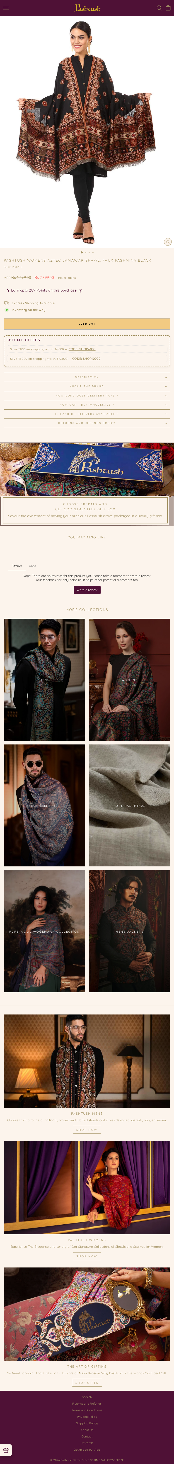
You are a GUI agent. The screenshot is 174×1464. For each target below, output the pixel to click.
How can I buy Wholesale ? (87, 404)
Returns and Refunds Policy (87, 423)
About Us (87, 1430)
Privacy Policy (87, 1416)
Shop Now (87, 1129)
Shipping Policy (87, 1423)
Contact (87, 1436)
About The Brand (87, 386)
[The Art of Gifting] (87, 1314)
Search (87, 1397)
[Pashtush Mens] (87, 1061)
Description (87, 377)
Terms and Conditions (87, 1410)
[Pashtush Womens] (87, 1188)
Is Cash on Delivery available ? (87, 414)
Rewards (87, 1443)
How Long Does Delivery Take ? (87, 395)
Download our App (87, 1449)
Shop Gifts (87, 1382)
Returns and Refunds (87, 1403)
